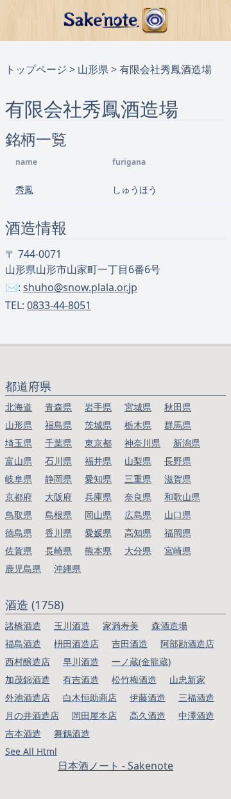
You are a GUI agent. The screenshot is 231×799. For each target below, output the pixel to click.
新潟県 (186, 443)
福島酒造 (23, 643)
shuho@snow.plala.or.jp (80, 287)
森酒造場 (169, 625)
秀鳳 (24, 189)
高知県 (137, 532)
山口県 (177, 515)
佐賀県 (18, 550)
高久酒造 (148, 715)
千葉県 (58, 443)
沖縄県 (67, 568)
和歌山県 (182, 497)
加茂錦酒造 (27, 679)
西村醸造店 (27, 661)
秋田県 (177, 407)
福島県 (58, 425)
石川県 (58, 461)
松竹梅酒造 (134, 679)
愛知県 (98, 479)
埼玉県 (18, 443)
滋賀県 (177, 479)
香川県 (58, 532)
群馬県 (177, 425)
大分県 (137, 550)
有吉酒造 (81, 679)
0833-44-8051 (59, 305)
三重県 (137, 479)
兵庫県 (98, 497)
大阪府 (58, 497)
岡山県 (98, 515)
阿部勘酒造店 (187, 643)
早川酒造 (81, 661)
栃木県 (137, 425)
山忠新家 (187, 679)
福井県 (98, 461)
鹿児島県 (23, 568)
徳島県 (18, 532)
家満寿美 (121, 625)
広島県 (137, 515)
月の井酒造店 (32, 715)
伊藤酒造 (148, 697)
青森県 (58, 407)
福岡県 (177, 532)
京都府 (18, 497)
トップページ (36, 69)
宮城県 (137, 407)
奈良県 (137, 497)
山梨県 (137, 461)
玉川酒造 (72, 625)
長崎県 (58, 550)
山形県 (93, 69)
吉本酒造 (23, 733)
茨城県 (98, 425)
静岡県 (58, 479)
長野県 (177, 461)
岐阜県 (18, 479)
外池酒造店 (27, 697)
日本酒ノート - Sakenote (115, 766)
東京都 (98, 443)
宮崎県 (177, 550)
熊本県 (98, 550)
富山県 (18, 461)
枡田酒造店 (76, 643)
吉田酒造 (130, 643)
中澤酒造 (196, 715)
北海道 (18, 407)
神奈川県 (142, 443)
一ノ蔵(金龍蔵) (141, 661)
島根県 (58, 515)
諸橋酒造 (23, 625)
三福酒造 (196, 697)
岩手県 (98, 407)
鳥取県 (18, 515)
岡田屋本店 (94, 715)
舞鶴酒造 (72, 733)
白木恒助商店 (90, 697)
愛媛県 (98, 532)
